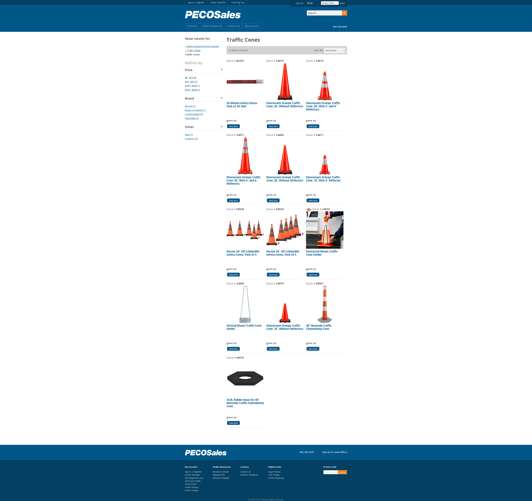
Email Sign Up (237, 2)
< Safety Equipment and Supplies (202, 46)
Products (192, 26)
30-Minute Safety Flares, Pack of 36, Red (242, 104)
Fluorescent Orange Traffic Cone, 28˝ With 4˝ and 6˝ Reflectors (323, 106)
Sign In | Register (196, 2)
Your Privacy (274, 474)
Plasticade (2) (192, 118)
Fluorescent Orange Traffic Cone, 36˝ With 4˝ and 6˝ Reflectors (243, 180)
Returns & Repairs (221, 478)
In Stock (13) (191, 138)
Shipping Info (219, 474)
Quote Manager (192, 474)
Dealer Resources (212, 26)
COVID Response (276, 478)
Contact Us (233, 26)
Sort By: (318, 50)
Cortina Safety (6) (194, 114)
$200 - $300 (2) (192, 89)
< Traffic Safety (193, 50)
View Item (233, 126)
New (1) (189, 134)
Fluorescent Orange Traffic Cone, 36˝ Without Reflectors (284, 104)
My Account (251, 26)
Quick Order (190, 484)
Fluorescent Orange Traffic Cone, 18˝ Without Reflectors (284, 327)
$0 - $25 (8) (190, 77)
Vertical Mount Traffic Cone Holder (244, 327)
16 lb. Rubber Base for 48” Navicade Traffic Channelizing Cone (245, 403)
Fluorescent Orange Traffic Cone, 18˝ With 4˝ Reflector (323, 178)
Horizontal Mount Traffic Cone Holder (322, 252)
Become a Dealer (221, 471)
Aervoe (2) (190, 106)
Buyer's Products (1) (195, 110)
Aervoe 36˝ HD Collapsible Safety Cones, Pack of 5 (282, 252)
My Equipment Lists (194, 478)
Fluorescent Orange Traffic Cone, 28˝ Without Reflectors (284, 178)
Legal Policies (274, 471)
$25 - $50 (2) (191, 81)
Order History (191, 487)
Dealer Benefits (218, 2)
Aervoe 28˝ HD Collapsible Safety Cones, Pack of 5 (243, 252)
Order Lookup (191, 490)
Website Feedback (249, 474)
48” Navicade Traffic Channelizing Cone (319, 327)
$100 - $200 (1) (192, 85)
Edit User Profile (193, 481)
